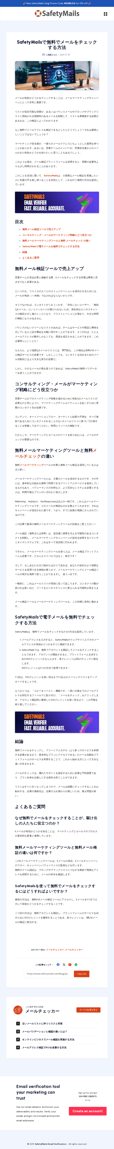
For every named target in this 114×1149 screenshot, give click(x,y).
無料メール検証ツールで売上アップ (41, 229)
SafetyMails (51, 175)
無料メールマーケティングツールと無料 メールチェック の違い (56, 240)
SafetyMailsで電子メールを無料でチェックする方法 (51, 246)
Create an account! (88, 1111)
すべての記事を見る (88, 1010)
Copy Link (81, 974)
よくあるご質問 (30, 257)
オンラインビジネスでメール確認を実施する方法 (48, 1039)
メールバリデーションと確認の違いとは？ (44, 1031)
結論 (24, 252)
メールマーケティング (32, 464)
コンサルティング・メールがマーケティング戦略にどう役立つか (57, 235)
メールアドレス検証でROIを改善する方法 (44, 1047)
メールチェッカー (55, 949)
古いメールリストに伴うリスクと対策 (42, 1023)
